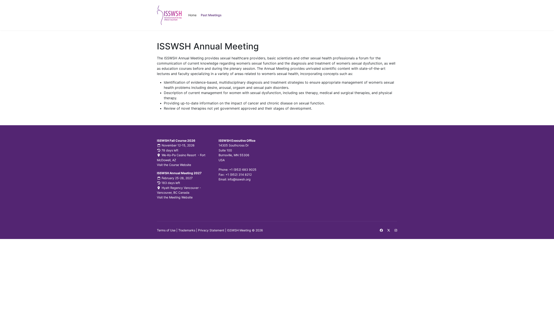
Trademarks (186, 230)
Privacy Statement (211, 230)
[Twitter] (388, 230)
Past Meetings (211, 15)
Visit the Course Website (174, 165)
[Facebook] (381, 230)
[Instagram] (396, 230)
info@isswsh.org (239, 179)
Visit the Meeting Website (175, 197)
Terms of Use (166, 230)
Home (192, 15)
